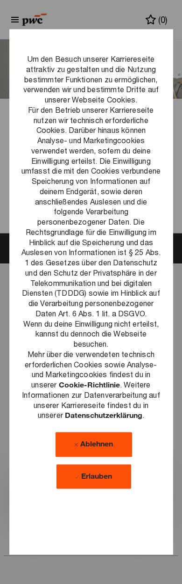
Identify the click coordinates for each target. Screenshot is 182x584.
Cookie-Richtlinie (89, 384)
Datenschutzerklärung (103, 415)
